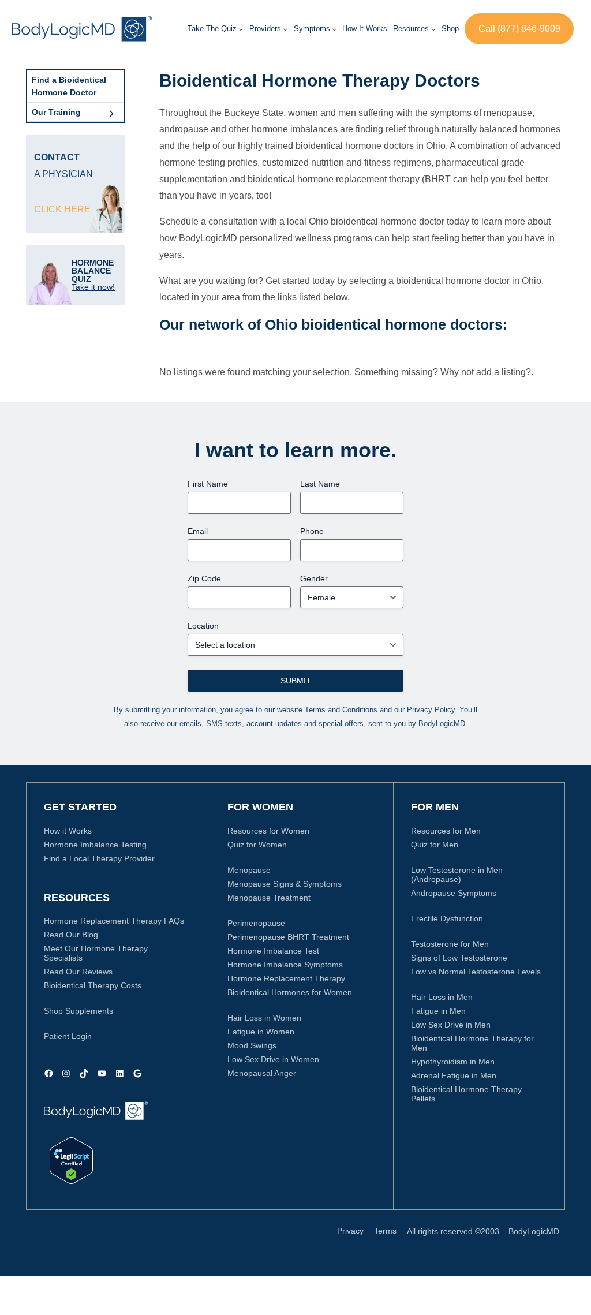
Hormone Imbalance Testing (95, 844)
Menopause (249, 870)
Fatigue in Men (438, 1010)
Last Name (320, 483)
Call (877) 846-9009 (519, 28)
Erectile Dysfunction (447, 918)
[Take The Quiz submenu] (240, 29)
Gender (314, 578)
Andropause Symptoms (453, 893)
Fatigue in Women (260, 1031)
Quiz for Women (257, 844)
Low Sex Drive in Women (273, 1059)
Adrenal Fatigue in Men (453, 1075)
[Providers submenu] (285, 29)
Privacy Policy (431, 709)
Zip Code (204, 578)
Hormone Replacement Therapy (286, 978)
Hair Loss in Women (264, 1017)
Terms (385, 1230)
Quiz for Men (434, 844)
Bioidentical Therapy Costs (92, 985)
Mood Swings (251, 1045)
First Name (208, 483)
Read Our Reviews (78, 971)
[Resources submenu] (433, 29)
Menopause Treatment (269, 897)
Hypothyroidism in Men (453, 1061)
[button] (265, 29)
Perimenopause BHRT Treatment (288, 937)
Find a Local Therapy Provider (99, 858)
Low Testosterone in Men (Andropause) (457, 874)
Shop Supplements (78, 1010)
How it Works (68, 830)
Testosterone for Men (450, 943)
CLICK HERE (62, 209)
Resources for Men (446, 830)
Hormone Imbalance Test (273, 950)
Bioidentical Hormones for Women (289, 992)
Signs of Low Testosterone (459, 957)
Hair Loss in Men (442, 997)
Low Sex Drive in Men (451, 1024)
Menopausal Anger (261, 1073)
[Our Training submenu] (111, 112)
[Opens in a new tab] (71, 1160)
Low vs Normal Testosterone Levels (476, 971)
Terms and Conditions (341, 709)
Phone (312, 531)
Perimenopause (256, 923)
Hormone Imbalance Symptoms (285, 964)
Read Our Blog (71, 934)
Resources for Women (268, 830)
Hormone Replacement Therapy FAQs (114, 920)
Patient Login (68, 1036)
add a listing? (503, 372)
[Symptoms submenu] (334, 29)
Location (203, 625)
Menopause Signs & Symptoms (284, 883)
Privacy (350, 1230)
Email (198, 531)
